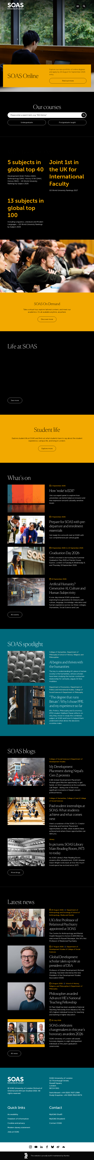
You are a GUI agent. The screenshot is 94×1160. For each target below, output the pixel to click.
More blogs (15, 872)
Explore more (47, 448)
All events (15, 615)
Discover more (47, 319)
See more (15, 400)
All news (14, 1053)
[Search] (83, 115)
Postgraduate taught (67, 122)
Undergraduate (27, 122)
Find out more (68, 81)
